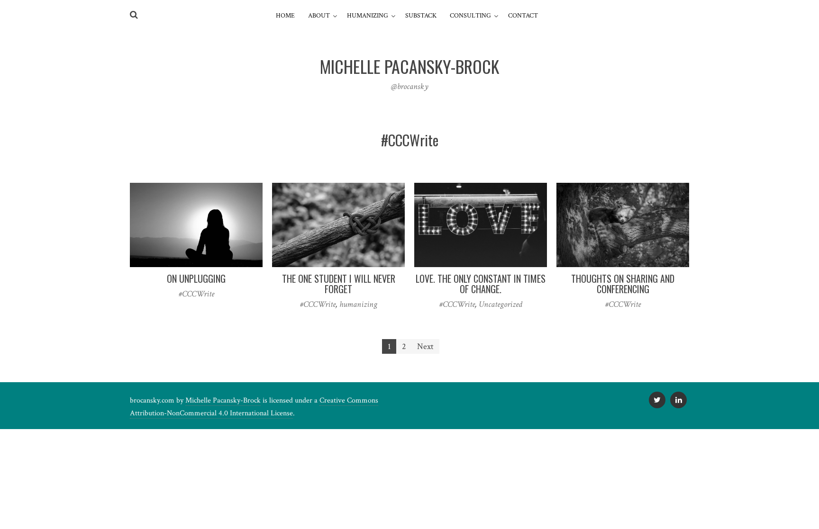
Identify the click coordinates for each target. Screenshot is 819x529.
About (319, 15)
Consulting (470, 15)
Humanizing (367, 15)
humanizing (358, 304)
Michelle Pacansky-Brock (223, 400)
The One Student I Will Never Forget (338, 283)
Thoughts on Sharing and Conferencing (622, 283)
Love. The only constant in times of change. (481, 283)
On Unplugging (196, 278)
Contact (523, 15)
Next (425, 346)
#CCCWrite (196, 293)
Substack (421, 15)
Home (285, 15)
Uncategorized (500, 304)
